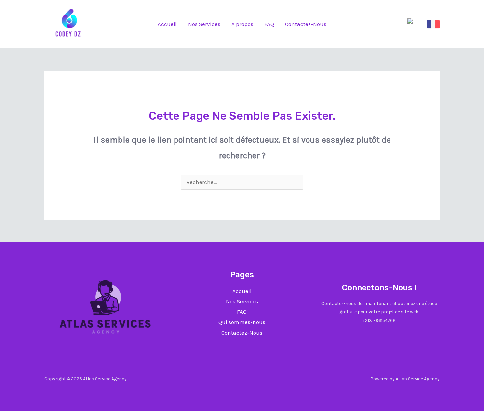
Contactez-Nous (305, 24)
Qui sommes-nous (241, 322)
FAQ (269, 24)
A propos (242, 24)
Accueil (167, 24)
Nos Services (204, 24)
